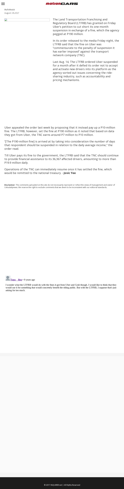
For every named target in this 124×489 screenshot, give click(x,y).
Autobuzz (9, 9)
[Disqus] (62, 232)
